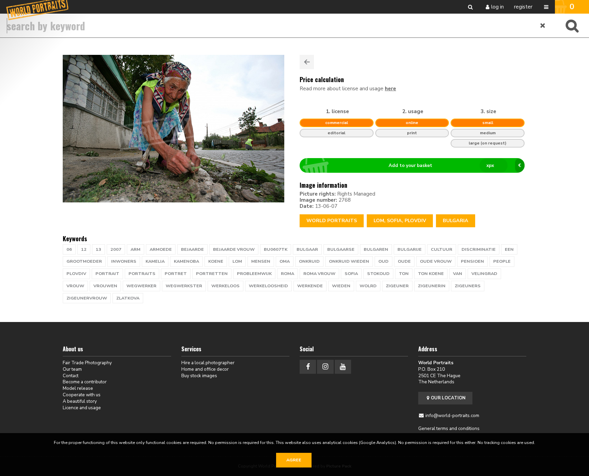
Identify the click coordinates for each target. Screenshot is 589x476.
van (457, 274)
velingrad (484, 274)
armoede (161, 249)
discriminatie (479, 249)
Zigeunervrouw (86, 298)
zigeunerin (431, 286)
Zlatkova (127, 298)
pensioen (472, 261)
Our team (72, 369)
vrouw (75, 286)
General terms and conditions (449, 428)
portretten (212, 274)
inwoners (123, 261)
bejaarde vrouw (234, 249)
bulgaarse (340, 249)
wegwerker (141, 286)
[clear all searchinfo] (543, 25)
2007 (115, 249)
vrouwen (105, 286)
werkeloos (225, 286)
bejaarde (192, 249)
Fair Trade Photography (87, 362)
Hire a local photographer (208, 362)
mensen (260, 261)
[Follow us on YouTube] (343, 367)
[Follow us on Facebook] (308, 367)
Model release (78, 388)
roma (287, 274)
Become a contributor (85, 382)
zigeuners (468, 286)
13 (98, 249)
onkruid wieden (349, 261)
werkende (310, 286)
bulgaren (376, 249)
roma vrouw (319, 274)
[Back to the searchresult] (307, 62)
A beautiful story (80, 401)
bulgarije (409, 249)
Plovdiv (76, 274)
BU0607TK (275, 249)
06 (69, 249)
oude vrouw (436, 261)
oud (383, 261)
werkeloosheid (268, 286)
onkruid (309, 261)
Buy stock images (199, 375)
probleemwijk (254, 274)
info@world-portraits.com (452, 415)
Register (523, 6)
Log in (497, 6)
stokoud (378, 274)
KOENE (215, 261)
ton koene (431, 274)
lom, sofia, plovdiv (400, 220)
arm (135, 249)
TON (404, 274)
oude (404, 261)
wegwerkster (184, 286)
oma (285, 261)
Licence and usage (82, 407)
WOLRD (368, 286)
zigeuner (397, 286)
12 (84, 249)
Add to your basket (455, 165)
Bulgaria (455, 220)
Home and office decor (205, 369)
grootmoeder (84, 261)
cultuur (441, 249)
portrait (107, 274)
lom (237, 261)
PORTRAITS (142, 274)
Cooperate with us (82, 394)
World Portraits (331, 220)
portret (176, 274)
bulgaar (307, 249)
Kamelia (155, 261)
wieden (341, 286)
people (502, 261)
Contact (70, 375)
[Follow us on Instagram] (325, 367)
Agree (293, 460)
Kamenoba (186, 261)
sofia (351, 274)
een (509, 249)
